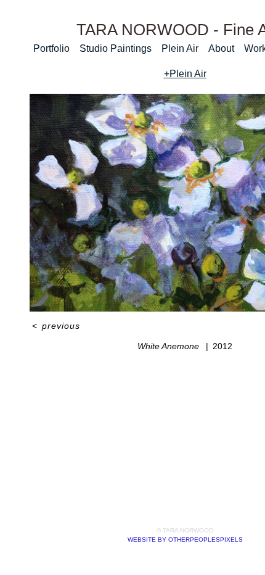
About (221, 48)
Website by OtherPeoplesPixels (185, 539)
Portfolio (51, 48)
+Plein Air (185, 73)
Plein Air (179, 48)
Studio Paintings (116, 48)
